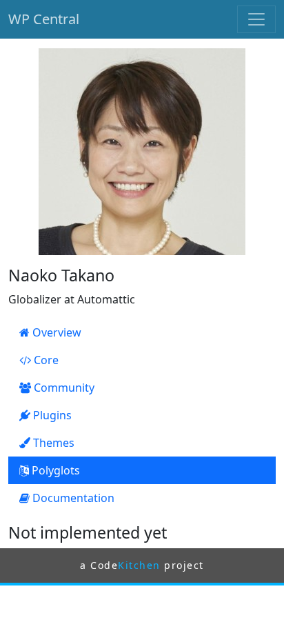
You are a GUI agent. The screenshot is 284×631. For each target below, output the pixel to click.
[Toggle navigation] (256, 19)
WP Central (43, 19)
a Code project (142, 565)
